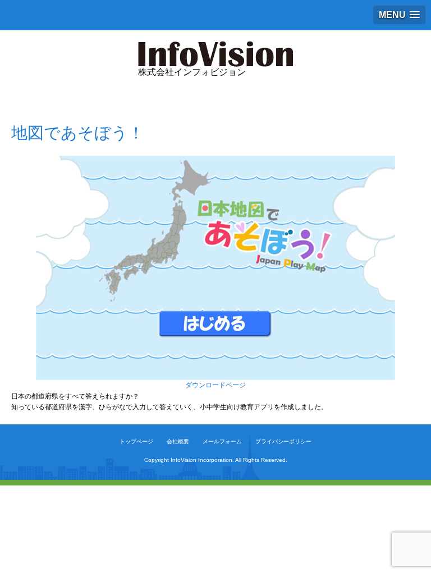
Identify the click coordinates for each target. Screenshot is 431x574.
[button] (399, 15)
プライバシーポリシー (283, 441)
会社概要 (178, 441)
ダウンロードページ (215, 385)
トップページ (136, 441)
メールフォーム (222, 441)
